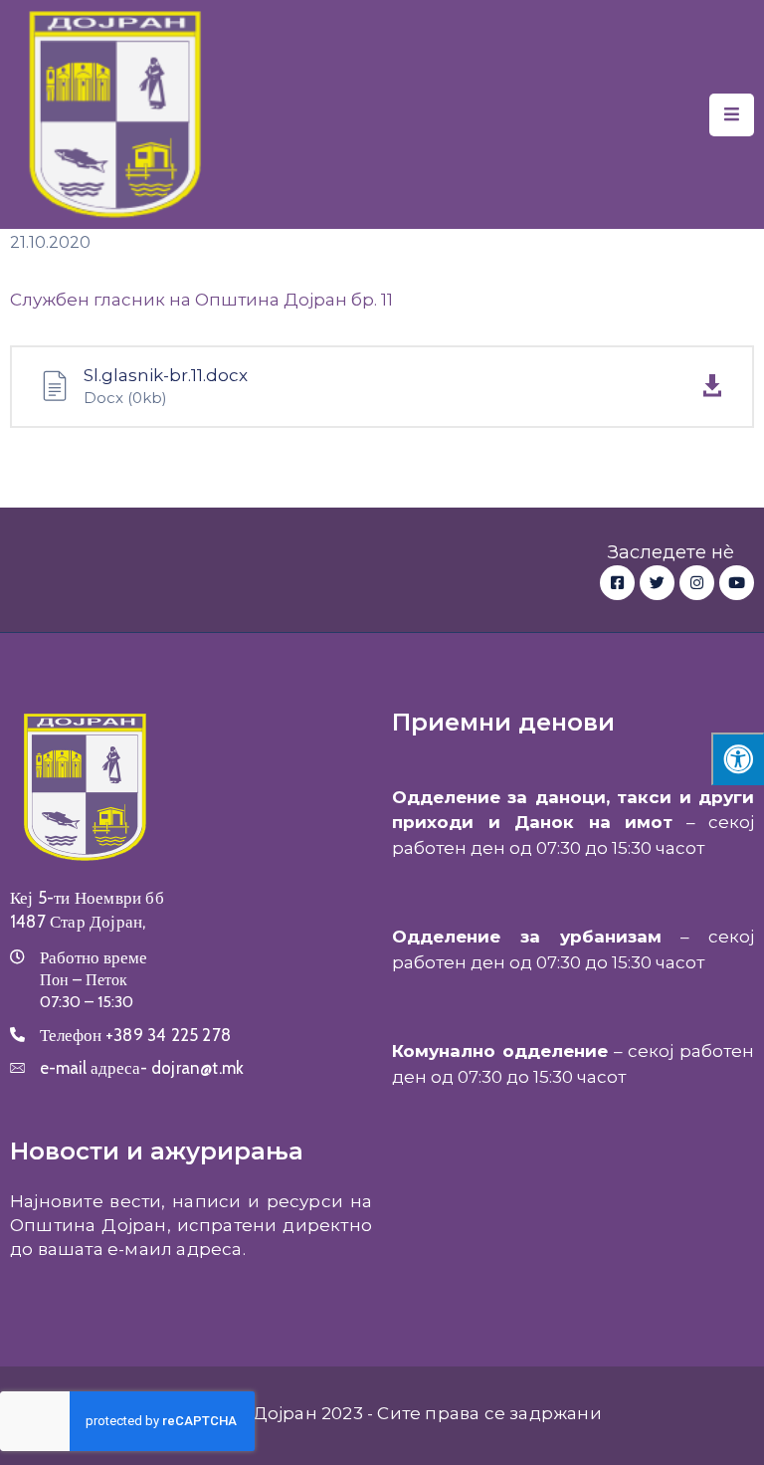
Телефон (135, 1035)
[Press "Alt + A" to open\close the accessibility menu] (737, 758)
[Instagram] (696, 582)
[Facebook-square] (617, 582)
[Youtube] (736, 582)
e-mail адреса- (142, 1068)
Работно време (93, 957)
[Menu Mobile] (731, 115)
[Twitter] (657, 582)
